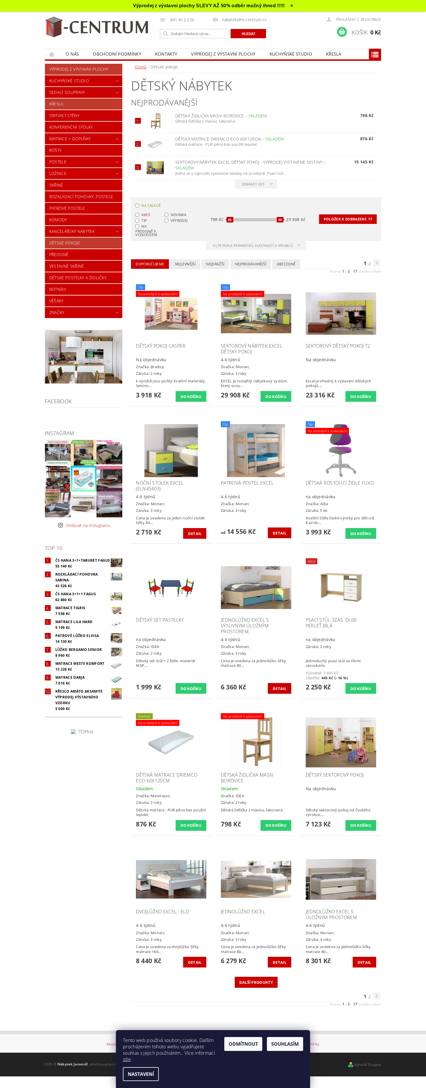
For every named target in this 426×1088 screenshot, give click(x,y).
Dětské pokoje (64, 243)
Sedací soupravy (67, 92)
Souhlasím (285, 1044)
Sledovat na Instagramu (88, 525)
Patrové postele (67, 208)
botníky (57, 289)
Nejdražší (215, 264)
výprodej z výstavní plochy (223, 54)
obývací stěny (64, 115)
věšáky (56, 301)
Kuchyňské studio (291, 54)
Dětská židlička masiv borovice (221, 115)
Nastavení (141, 1074)
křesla (333, 54)
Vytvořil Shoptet (367, 1064)
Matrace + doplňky (69, 138)
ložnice (57, 173)
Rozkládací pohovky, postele (81, 196)
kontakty (166, 54)
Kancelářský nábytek (71, 231)
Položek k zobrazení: (348, 219)
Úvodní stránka (52, 54)
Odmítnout (243, 1044)
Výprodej (179, 220)
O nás (72, 54)
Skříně (56, 185)
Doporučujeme (150, 264)
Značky (56, 312)
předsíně (59, 254)
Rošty (55, 150)
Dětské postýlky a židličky (77, 277)
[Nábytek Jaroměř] (98, 27)
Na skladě (151, 205)
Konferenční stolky (71, 127)
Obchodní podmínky (117, 54)
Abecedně (286, 264)
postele (57, 162)
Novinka (178, 214)
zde (127, 1059)
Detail (195, 533)
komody (58, 219)
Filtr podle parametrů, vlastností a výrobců (253, 245)
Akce (145, 214)
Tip (144, 220)
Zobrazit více (253, 184)
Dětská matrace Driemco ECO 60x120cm (229, 139)
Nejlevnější (185, 264)
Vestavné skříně (66, 266)
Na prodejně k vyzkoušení (146, 230)
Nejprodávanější (250, 264)
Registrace (371, 19)
